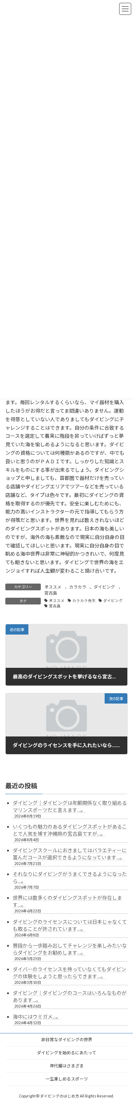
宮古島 (50, 593)
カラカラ (77, 587)
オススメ (52, 587)
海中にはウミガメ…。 (37, 1017)
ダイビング (104, 587)
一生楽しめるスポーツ (66, 1079)
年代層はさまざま (67, 1065)
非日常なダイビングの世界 (66, 1039)
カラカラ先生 (84, 600)
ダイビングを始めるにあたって (66, 1052)
